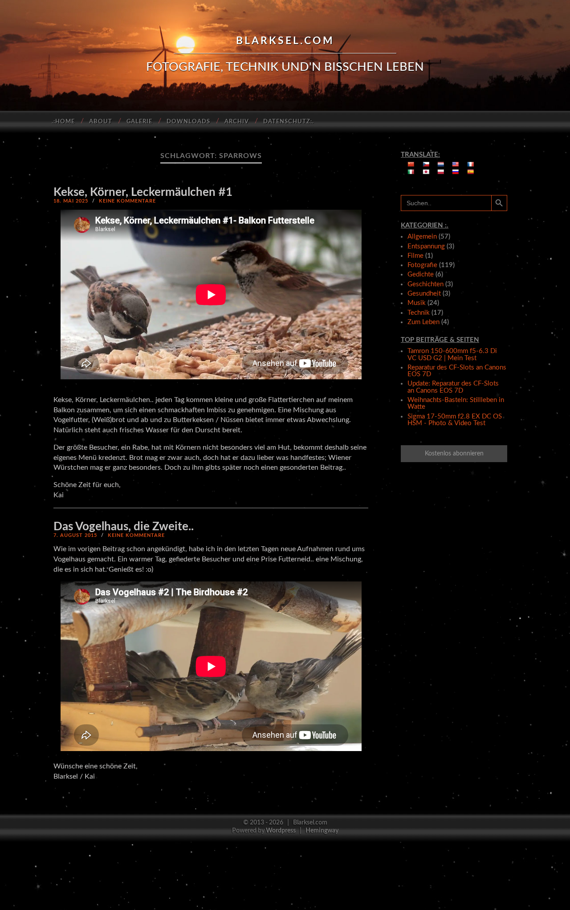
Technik (418, 312)
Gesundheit (424, 293)
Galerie (139, 122)
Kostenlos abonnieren (454, 454)
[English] (455, 164)
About (100, 122)
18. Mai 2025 (70, 201)
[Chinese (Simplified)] (411, 164)
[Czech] (426, 164)
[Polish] (440, 172)
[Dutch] (440, 164)
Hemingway (321, 830)
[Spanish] (470, 172)
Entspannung (426, 246)
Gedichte (420, 274)
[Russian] (455, 172)
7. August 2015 (75, 535)
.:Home (63, 122)
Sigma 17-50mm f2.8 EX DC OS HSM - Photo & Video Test (454, 420)
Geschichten (425, 284)
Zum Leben (423, 322)
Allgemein (422, 236)
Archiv (236, 122)
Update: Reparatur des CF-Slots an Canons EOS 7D (453, 387)
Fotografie (422, 265)
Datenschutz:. (288, 122)
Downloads (188, 122)
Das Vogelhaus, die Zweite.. (123, 526)
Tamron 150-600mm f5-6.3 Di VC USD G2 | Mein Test (452, 354)
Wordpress (281, 830)
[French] (470, 164)
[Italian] (411, 172)
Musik (416, 303)
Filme (415, 255)
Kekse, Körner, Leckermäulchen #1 (142, 192)
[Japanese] (426, 172)
